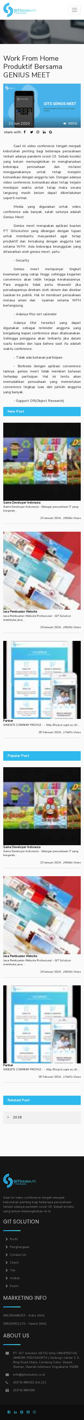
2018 (17, 1117)
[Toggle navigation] (74, 10)
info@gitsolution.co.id (29, 1375)
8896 (72, 123)
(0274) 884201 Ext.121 (30, 1382)
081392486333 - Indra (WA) (24, 1315)
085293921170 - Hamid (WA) (24, 1324)
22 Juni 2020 (18, 123)
